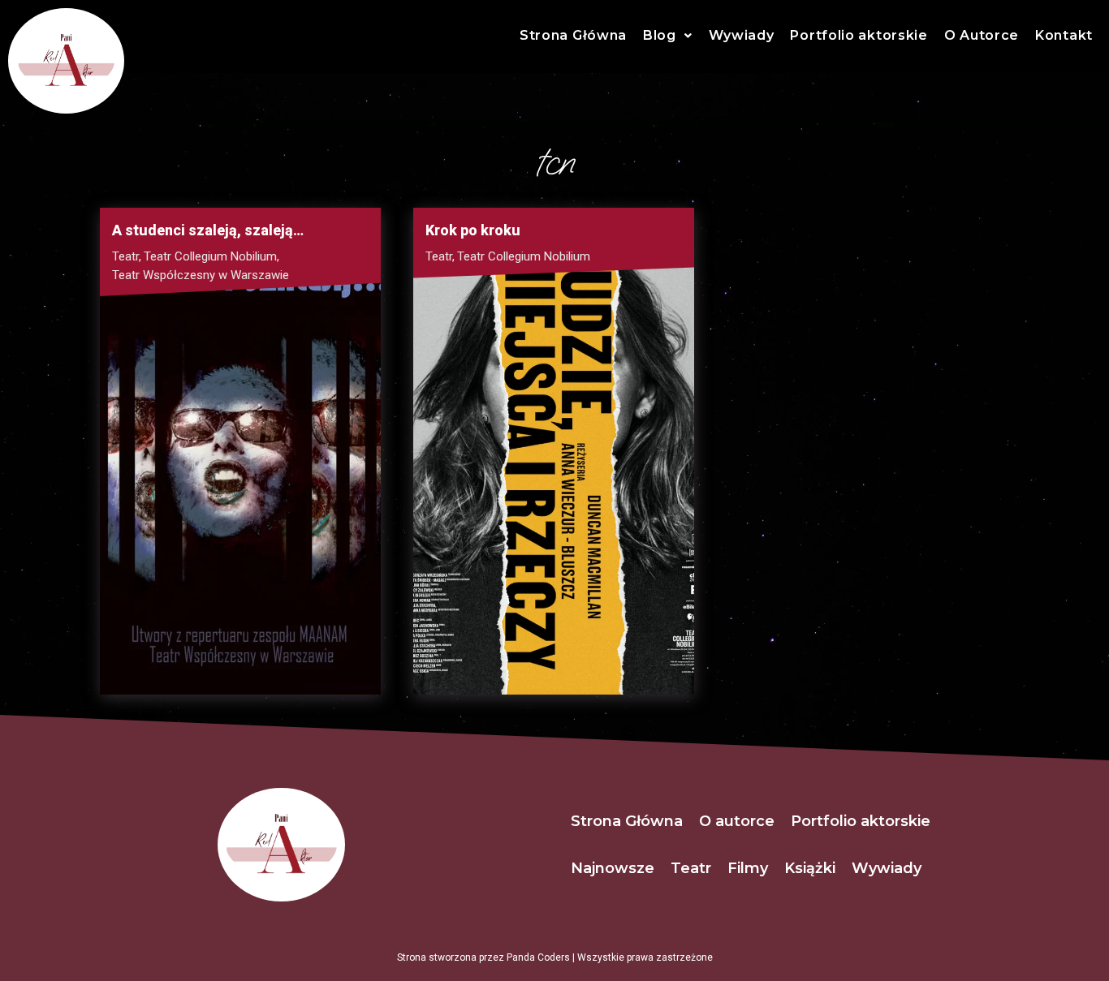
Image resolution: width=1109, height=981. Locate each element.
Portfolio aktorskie (858, 35)
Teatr (126, 256)
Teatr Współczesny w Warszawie (200, 275)
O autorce (737, 821)
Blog (659, 35)
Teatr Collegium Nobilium (211, 256)
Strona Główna (573, 35)
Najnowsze (612, 868)
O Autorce (981, 35)
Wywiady (742, 35)
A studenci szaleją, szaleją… (208, 230)
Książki (809, 868)
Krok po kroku (472, 230)
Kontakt (1064, 35)
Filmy (747, 868)
